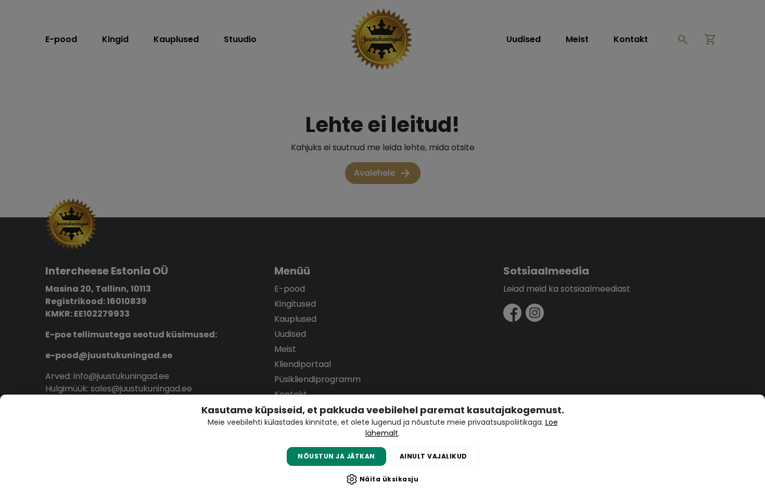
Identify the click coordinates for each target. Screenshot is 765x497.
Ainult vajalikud (433, 456)
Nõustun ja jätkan (336, 456)
